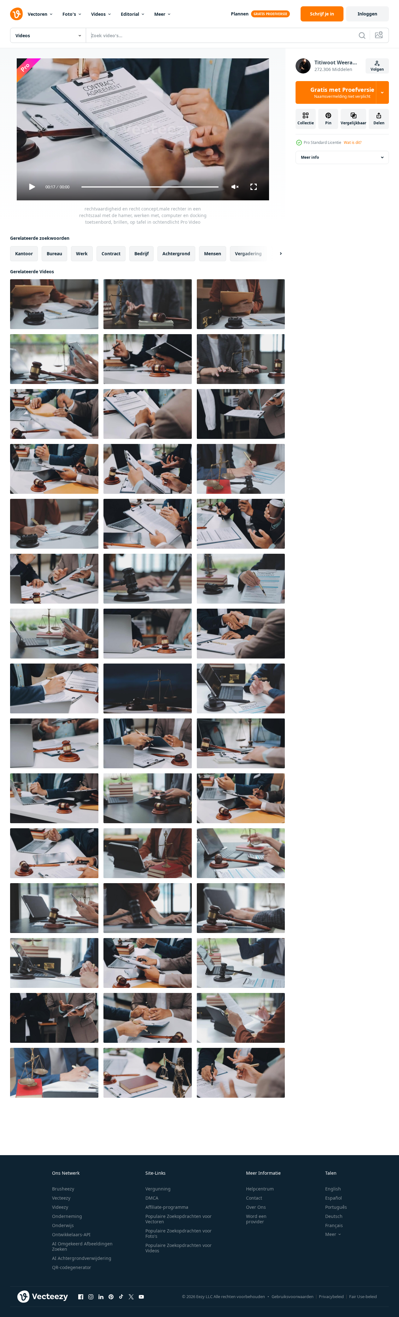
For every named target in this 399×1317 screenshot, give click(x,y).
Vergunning (158, 1189)
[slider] (150, 186)
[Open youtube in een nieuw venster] (141, 1296)
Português (336, 1207)
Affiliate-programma (166, 1207)
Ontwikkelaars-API (71, 1234)
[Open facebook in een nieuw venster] (80, 1296)
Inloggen (367, 14)
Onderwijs (63, 1225)
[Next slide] (275, 253)
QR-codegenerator (71, 1267)
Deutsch (334, 1216)
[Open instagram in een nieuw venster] (90, 1296)
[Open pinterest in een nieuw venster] (111, 1296)
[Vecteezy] (16, 14)
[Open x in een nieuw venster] (131, 1296)
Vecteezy (61, 1198)
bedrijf (141, 254)
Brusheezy (63, 1189)
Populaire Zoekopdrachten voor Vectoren (178, 1219)
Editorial (130, 14)
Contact (254, 1198)
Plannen (240, 14)
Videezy (60, 1207)
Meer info (310, 157)
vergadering (248, 254)
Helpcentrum (260, 1189)
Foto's (69, 14)
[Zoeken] (362, 35)
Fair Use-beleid (363, 1296)
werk (82, 254)
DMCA (151, 1198)
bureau (54, 254)
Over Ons (256, 1207)
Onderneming (67, 1216)
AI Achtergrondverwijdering (81, 1258)
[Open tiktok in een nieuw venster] (121, 1296)
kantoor (24, 254)
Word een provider (256, 1219)
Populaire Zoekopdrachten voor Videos (178, 1248)
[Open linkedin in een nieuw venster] (100, 1296)
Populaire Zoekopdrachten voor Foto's (178, 1233)
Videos (98, 14)
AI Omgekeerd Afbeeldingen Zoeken (82, 1246)
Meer (159, 14)
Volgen (377, 69)
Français (334, 1225)
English (333, 1189)
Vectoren (37, 14)
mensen (212, 254)
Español (333, 1198)
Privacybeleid (331, 1296)
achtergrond (176, 254)
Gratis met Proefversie (342, 92)
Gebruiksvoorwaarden (293, 1296)
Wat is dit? (352, 142)
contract (111, 254)
